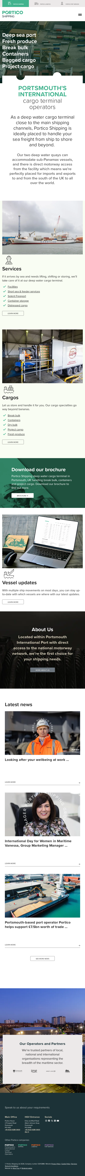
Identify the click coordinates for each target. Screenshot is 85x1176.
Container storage (18, 301)
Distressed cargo (18, 305)
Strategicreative (27, 1168)
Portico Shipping (18, 4)
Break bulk (14, 415)
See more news (42, 958)
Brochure (22, 495)
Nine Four (16, 1168)
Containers (14, 420)
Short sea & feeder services (24, 291)
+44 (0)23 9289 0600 (12, 1130)
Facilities (13, 286)
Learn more (13, 313)
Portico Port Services (72, 4)
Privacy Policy (56, 1164)
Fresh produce (16, 434)
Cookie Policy (65, 1164)
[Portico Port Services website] (49, 1151)
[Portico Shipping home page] (26, 14)
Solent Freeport (17, 296)
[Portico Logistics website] (35, 1151)
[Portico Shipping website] (22, 1151)
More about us (42, 670)
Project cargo (15, 429)
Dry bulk (12, 425)
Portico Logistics (45, 4)
